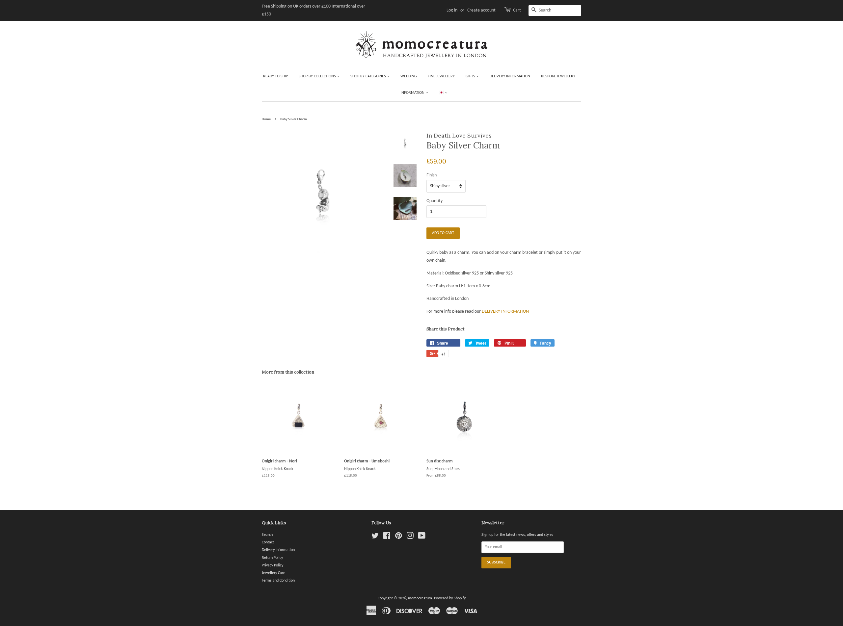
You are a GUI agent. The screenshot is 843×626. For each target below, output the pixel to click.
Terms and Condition (278, 581)
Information (412, 93)
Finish (431, 175)
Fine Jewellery (441, 76)
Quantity (434, 200)
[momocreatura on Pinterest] (398, 537)
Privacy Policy (272, 565)
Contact (268, 542)
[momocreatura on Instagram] (410, 537)
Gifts (471, 76)
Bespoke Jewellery (558, 76)
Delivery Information (510, 76)
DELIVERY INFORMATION (505, 311)
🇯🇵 (442, 93)
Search (267, 535)
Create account (481, 10)
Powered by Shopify (450, 598)
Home (266, 119)
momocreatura (420, 598)
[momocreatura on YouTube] (421, 537)
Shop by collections (318, 76)
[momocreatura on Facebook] (387, 537)
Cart (517, 10)
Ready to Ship (275, 76)
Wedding (408, 76)
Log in (452, 10)
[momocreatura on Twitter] (375, 537)
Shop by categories (368, 76)
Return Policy (272, 558)
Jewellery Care (273, 573)
